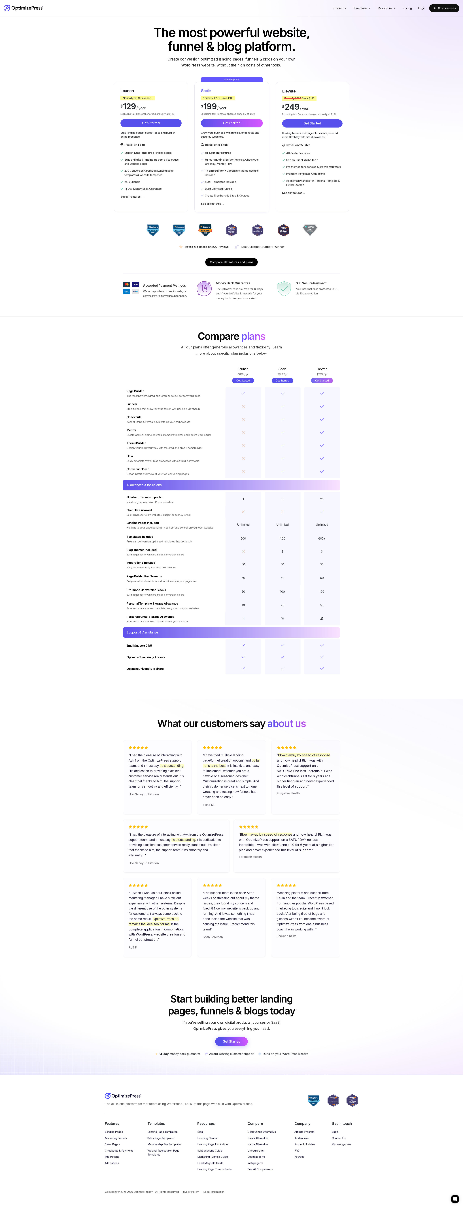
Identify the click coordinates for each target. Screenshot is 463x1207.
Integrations (112, 1156)
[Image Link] (23, 8)
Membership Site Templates (164, 1144)
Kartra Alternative (258, 1144)
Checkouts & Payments (119, 1150)
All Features (112, 1163)
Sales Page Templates (161, 1138)
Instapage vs (255, 1163)
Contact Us (339, 1138)
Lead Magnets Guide (210, 1163)
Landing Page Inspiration (212, 1144)
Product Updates (304, 1144)
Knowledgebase (342, 1144)
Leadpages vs (256, 1156)
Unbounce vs (256, 1150)
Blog (200, 1131)
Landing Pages (114, 1131)
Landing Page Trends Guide (214, 1169)
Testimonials (302, 1138)
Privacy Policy (190, 1191)
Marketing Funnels (116, 1138)
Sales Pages (112, 1144)
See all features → (132, 196)
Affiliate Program (304, 1131)
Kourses (299, 1156)
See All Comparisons (260, 1169)
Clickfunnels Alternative (262, 1131)
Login (335, 1131)
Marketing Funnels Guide (212, 1156)
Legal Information (213, 1191)
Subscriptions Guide (209, 1150)
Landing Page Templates (162, 1131)
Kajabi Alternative (258, 1138)
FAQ (296, 1150)
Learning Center (207, 1138)
